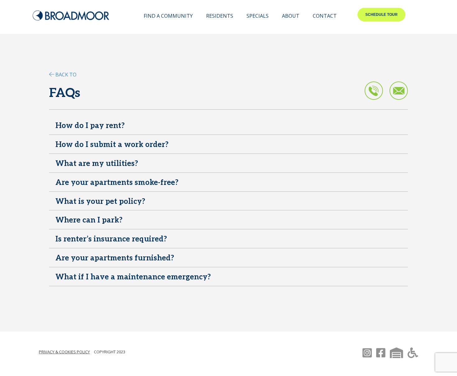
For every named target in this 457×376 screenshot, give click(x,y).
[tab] (228, 127)
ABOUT (290, 15)
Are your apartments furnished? (114, 258)
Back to (65, 74)
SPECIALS (258, 15)
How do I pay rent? (90, 125)
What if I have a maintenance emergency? (133, 277)
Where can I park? (88, 220)
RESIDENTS (219, 15)
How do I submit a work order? (111, 144)
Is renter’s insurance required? (111, 239)
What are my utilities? (96, 163)
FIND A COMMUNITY (168, 15)
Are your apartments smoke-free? (116, 182)
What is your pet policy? (100, 201)
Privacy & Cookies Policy (64, 352)
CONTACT (325, 15)
